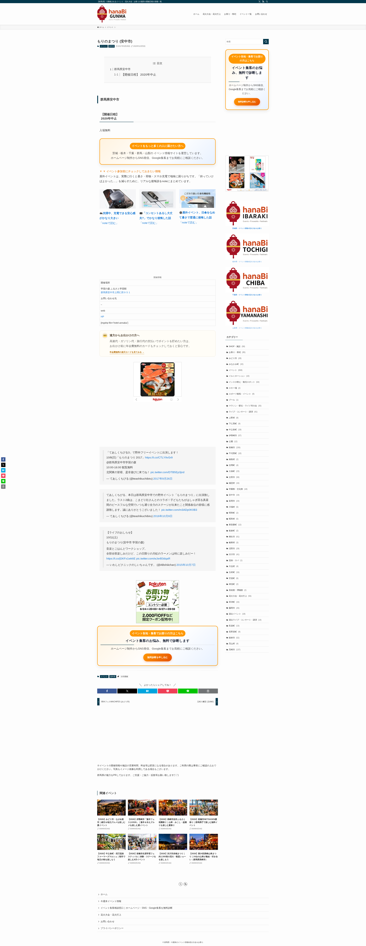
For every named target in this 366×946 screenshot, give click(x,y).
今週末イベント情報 (111, 901)
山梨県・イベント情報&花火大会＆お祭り (247, 328)
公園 (233, 441)
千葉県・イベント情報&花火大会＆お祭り (247, 295)
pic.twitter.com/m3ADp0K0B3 (179, 509)
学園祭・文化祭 (238, 489)
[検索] (267, 1)
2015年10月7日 (186, 564)
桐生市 (234, 536)
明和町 (233, 513)
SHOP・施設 (237, 346)
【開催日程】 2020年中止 (138, 74)
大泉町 (234, 471)
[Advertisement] (157, 251)
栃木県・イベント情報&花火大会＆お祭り (247, 261)
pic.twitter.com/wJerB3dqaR (153, 558)
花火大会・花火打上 (240, 596)
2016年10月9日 (162, 516)
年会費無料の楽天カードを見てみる (126, 352)
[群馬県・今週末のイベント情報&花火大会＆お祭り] (111, 14)
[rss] (263, 1)
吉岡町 (233, 465)
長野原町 (234, 632)
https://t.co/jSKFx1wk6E (121, 558)
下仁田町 (234, 423)
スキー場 (234, 388)
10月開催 (124, 677)
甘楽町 (233, 578)
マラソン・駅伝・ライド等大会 (245, 406)
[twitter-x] (259, 1)
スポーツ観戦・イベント (241, 394)
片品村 (233, 566)
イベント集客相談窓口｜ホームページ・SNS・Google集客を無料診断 (136, 908)
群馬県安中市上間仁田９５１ (116, 292)
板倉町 (233, 530)
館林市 (234, 638)
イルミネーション (239, 376)
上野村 (233, 418)
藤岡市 (234, 608)
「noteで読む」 (109, 223)
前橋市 (234, 447)
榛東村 (233, 542)
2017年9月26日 (162, 478)
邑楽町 (234, 626)
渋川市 (234, 554)
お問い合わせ (107, 921)
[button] (107, 691)
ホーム (104, 894)
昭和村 (233, 519)
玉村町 (234, 572)
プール (233, 400)
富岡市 (234, 501)
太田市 (234, 477)
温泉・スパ (235, 560)
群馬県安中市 (122, 69)
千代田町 (235, 453)
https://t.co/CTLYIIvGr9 (159, 457)
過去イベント (237, 614)
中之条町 (235, 429)
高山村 (233, 643)
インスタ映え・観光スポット (244, 382)
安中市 (111, 46)
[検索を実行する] (266, 41)
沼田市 (234, 548)
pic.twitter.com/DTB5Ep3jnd (167, 472)
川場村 (233, 507)
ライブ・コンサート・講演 (243, 412)
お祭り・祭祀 (237, 352)
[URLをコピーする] (208, 691)
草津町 (234, 602)
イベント (104, 46)
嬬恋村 (234, 483)
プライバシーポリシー (112, 928)
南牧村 (233, 459)
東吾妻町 (235, 524)
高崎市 (234, 649)
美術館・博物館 (237, 590)
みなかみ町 (236, 364)
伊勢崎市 (235, 435)
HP (102, 316)
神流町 (233, 584)
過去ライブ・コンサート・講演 (245, 620)
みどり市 (235, 358)
